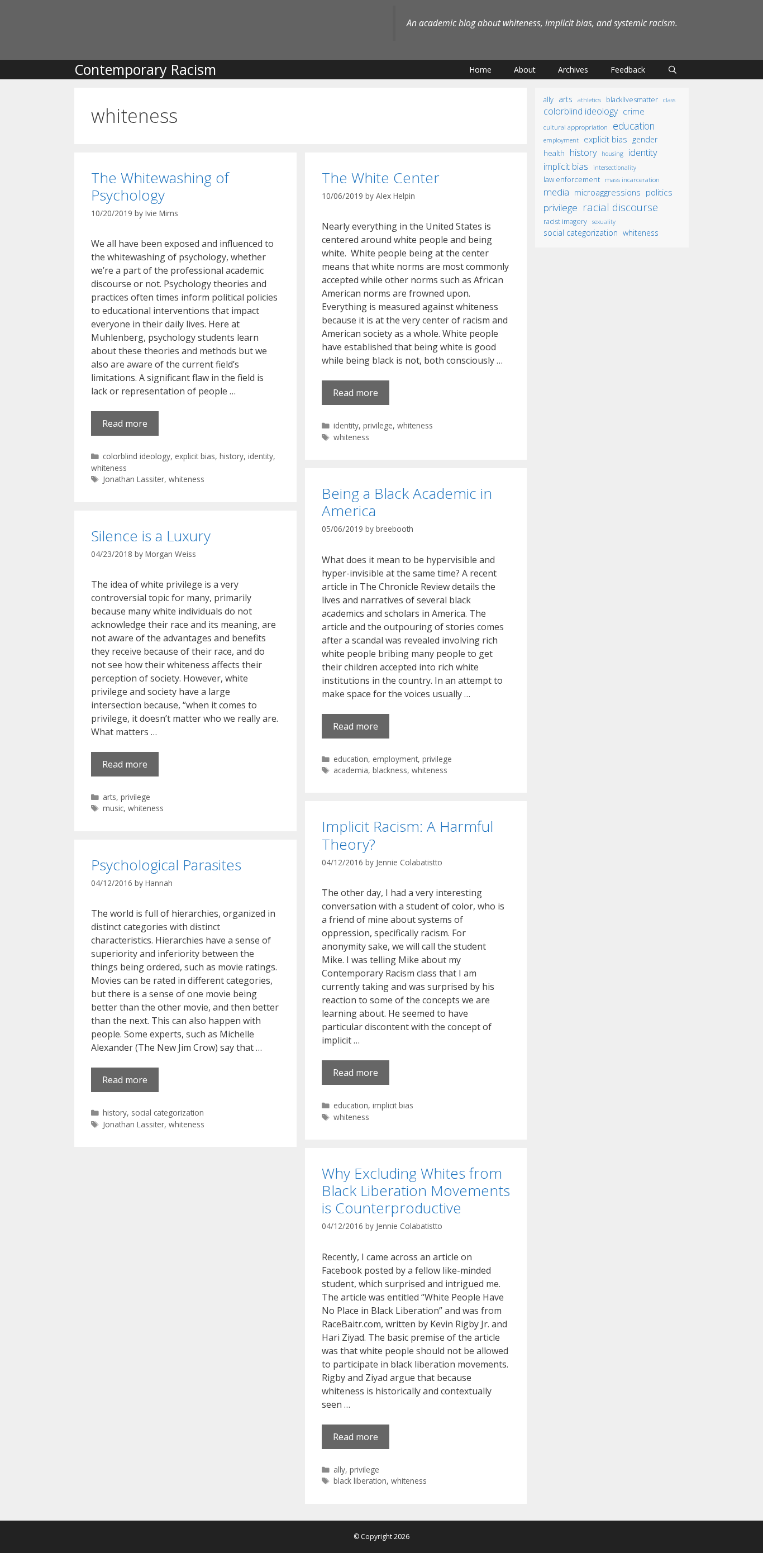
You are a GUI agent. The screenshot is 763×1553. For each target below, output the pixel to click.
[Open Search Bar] (672, 69)
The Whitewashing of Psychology (160, 186)
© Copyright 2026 (381, 1536)
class (669, 100)
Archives (573, 69)
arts (109, 797)
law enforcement (571, 179)
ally (339, 1469)
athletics (589, 100)
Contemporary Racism (145, 69)
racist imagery (565, 221)
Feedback (628, 69)
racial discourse (620, 207)
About (525, 69)
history (232, 456)
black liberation (360, 1480)
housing (612, 154)
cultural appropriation (575, 127)
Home (480, 69)
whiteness (109, 468)
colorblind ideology (136, 456)
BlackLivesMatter (632, 99)
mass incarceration (632, 179)
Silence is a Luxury (151, 536)
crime (634, 111)
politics (659, 192)
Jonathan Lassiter (133, 479)
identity (260, 456)
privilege (378, 425)
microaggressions (607, 192)
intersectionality (614, 168)
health (554, 153)
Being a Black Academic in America (407, 502)
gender (644, 139)
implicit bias (393, 1105)
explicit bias (195, 456)
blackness (390, 770)
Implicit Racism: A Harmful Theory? (407, 835)
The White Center (381, 178)
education (350, 759)
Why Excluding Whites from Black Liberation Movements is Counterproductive (416, 1190)
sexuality (604, 222)
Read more (124, 423)
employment (395, 759)
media (556, 191)
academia (350, 770)
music (113, 808)
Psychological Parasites (166, 865)
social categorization (167, 1112)
